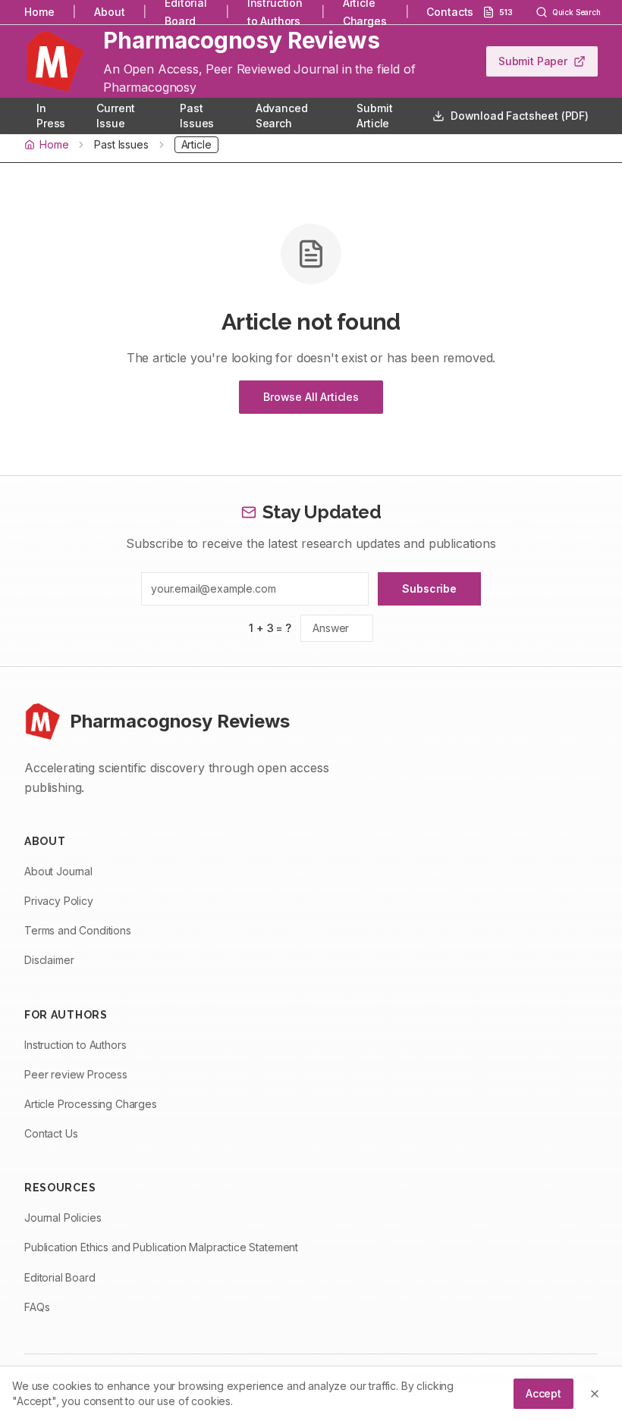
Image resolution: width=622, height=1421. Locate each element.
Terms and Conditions (77, 930)
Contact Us (50, 1133)
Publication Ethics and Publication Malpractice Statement (161, 1247)
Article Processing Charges (90, 1103)
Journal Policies (62, 1217)
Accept (543, 1393)
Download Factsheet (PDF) (520, 115)
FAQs (36, 1306)
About (109, 11)
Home (39, 11)
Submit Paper (532, 61)
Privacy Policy (58, 900)
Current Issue (115, 116)
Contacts (449, 11)
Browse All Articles (311, 396)
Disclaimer (49, 959)
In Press (50, 116)
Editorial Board (60, 1277)
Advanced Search (282, 116)
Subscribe (429, 588)
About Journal (58, 871)
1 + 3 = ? (270, 627)
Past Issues (197, 116)
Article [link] (196, 144)
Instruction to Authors (75, 1044)
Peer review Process (75, 1074)
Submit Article (374, 116)
